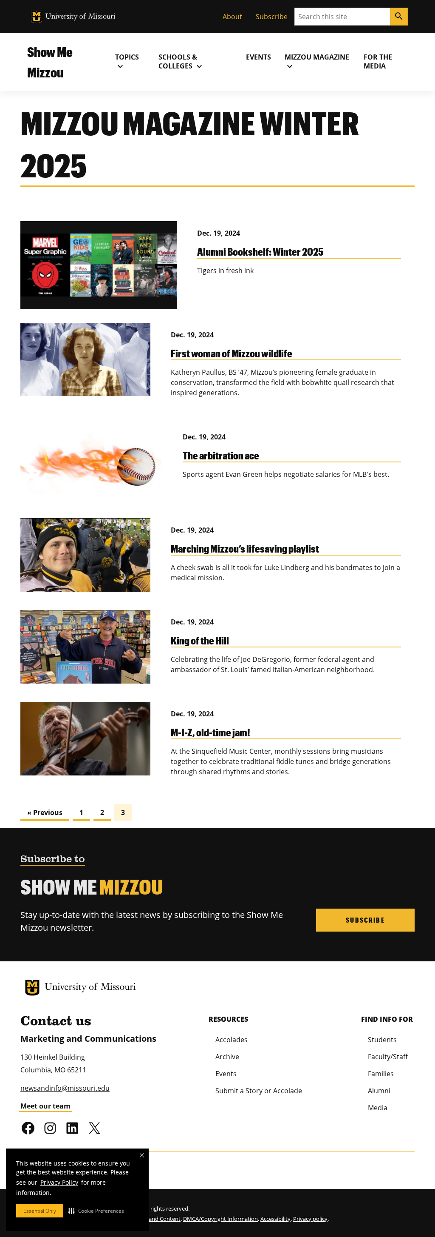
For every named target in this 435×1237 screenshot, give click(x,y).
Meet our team (45, 1106)
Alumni (379, 1090)
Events (258, 57)
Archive (227, 1056)
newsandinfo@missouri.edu (65, 1088)
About (232, 16)
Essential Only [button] (39, 1210)
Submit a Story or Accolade (258, 1090)
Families (381, 1073)
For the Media (378, 61)
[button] (96, 1210)
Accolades (231, 1039)
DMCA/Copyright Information (220, 1219)
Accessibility (275, 1219)
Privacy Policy (59, 1182)
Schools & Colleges (181, 61)
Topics (127, 61)
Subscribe (272, 16)
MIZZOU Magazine (317, 61)
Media (377, 1107)
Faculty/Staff (388, 1056)
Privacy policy (310, 1219)
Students (382, 1039)
